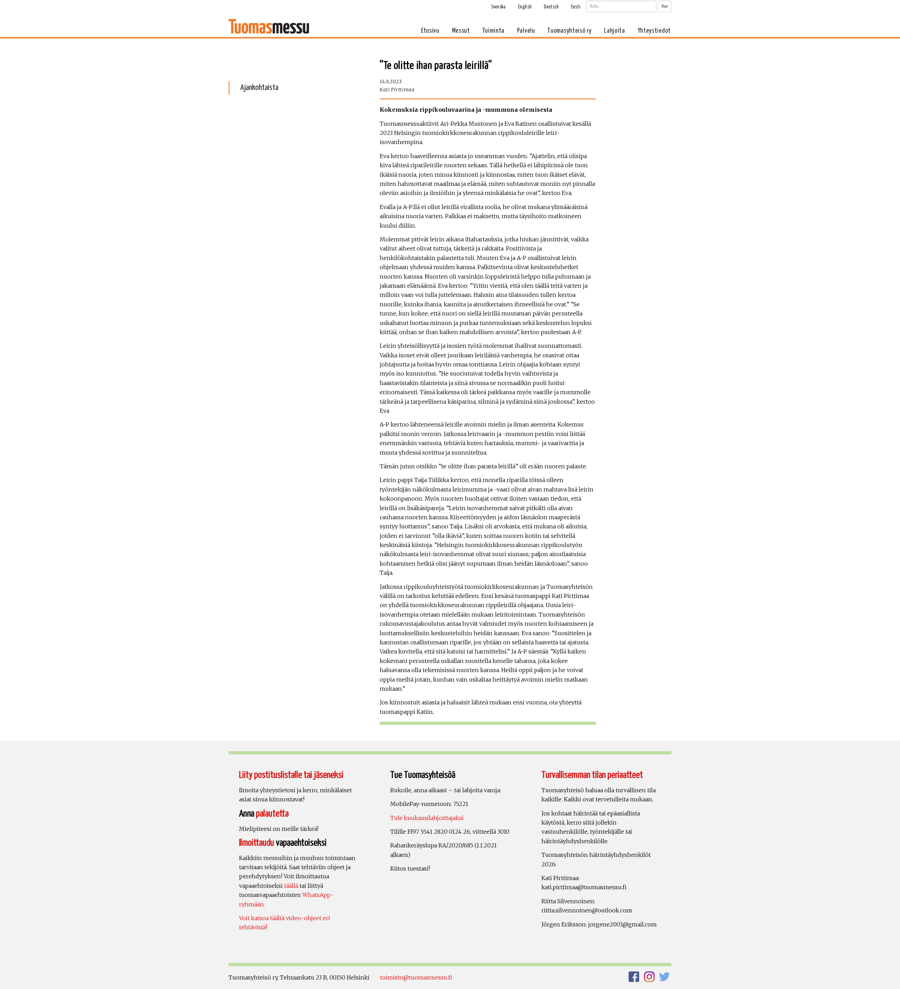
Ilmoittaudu (256, 843)
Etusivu (430, 30)
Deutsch (551, 7)
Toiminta (493, 30)
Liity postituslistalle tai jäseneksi (291, 775)
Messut (461, 30)
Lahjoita (614, 30)
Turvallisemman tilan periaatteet (592, 775)
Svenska (498, 7)
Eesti (576, 7)
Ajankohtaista (259, 88)
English (525, 7)
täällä (291, 885)
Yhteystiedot (654, 30)
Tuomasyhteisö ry (569, 30)
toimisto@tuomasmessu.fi (416, 977)
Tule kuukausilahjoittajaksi (427, 817)
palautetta (272, 814)
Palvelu (526, 30)
